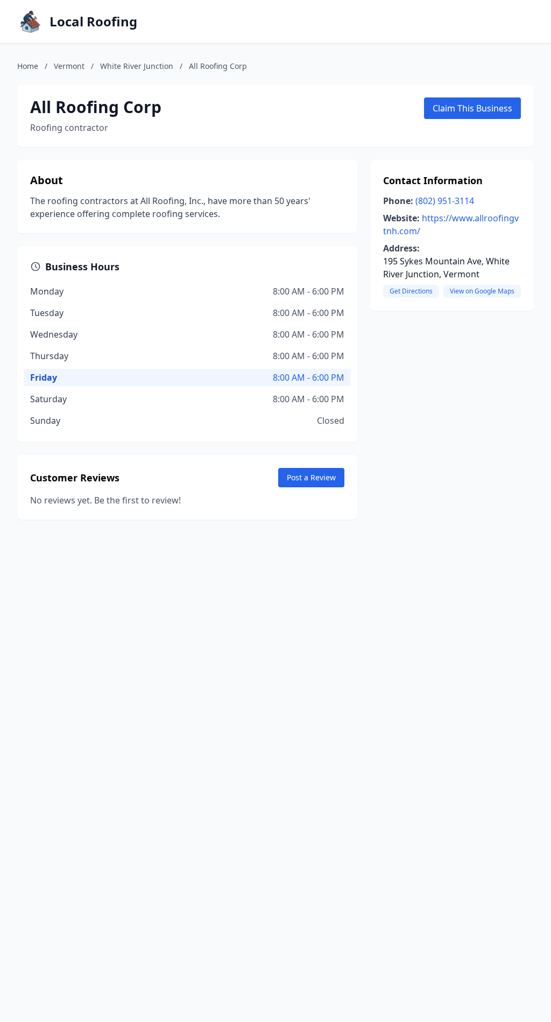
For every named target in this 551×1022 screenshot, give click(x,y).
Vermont (69, 66)
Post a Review (311, 477)
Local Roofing (93, 21)
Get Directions (411, 291)
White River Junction (136, 66)
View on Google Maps (482, 291)
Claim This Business (472, 108)
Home (27, 66)
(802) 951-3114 (444, 201)
